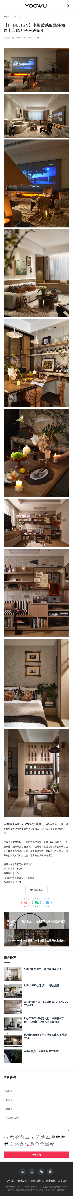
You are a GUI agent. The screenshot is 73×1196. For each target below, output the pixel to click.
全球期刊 (22, 1180)
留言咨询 (62, 1180)
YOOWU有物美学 (30, 1186)
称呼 (8, 1091)
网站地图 (61, 1190)
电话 (8, 1100)
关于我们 (10, 1180)
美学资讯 (51, 1180)
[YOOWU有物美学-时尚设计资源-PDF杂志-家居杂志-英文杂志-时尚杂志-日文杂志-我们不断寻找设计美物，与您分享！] (36, 5)
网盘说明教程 (36, 1180)
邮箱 (8, 1109)
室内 (9, 37)
